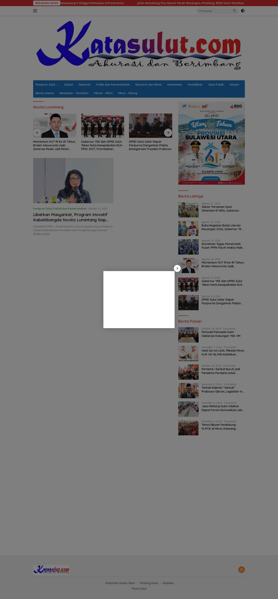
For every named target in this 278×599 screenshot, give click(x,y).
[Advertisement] (139, 299)
